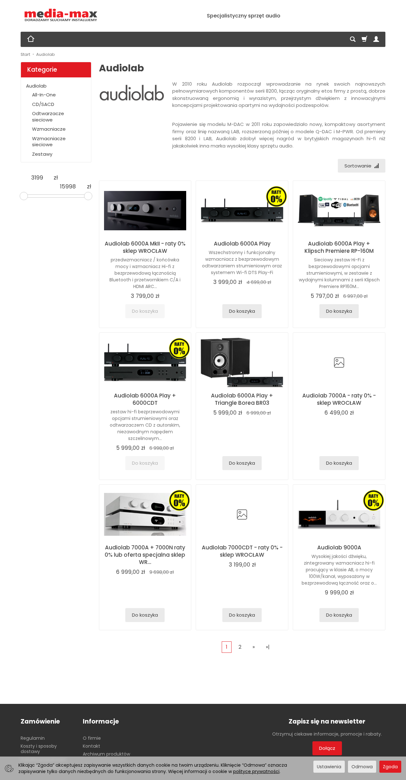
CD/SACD (43, 104)
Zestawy (42, 154)
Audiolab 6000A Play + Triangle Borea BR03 (242, 399)
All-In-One (44, 94)
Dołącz (327, 748)
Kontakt (91, 746)
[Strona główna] (61, 15)
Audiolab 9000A (339, 547)
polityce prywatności (256, 771)
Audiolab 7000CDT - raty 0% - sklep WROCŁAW (242, 551)
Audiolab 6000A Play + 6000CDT (145, 399)
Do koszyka (242, 311)
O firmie (92, 738)
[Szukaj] (353, 39)
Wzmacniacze (49, 129)
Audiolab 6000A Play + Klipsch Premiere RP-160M (339, 247)
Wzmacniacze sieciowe (49, 141)
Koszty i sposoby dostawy (39, 749)
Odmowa (362, 767)
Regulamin (33, 738)
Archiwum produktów (106, 754)
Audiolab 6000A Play (242, 243)
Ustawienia (329, 767)
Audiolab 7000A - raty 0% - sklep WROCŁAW (339, 399)
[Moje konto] (376, 39)
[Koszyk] (364, 39)
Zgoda (390, 767)
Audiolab (36, 85)
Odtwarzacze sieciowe (48, 116)
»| (268, 647)
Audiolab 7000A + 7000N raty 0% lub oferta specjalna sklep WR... (145, 555)
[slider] (24, 196)
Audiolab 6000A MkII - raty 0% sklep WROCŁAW (145, 247)
